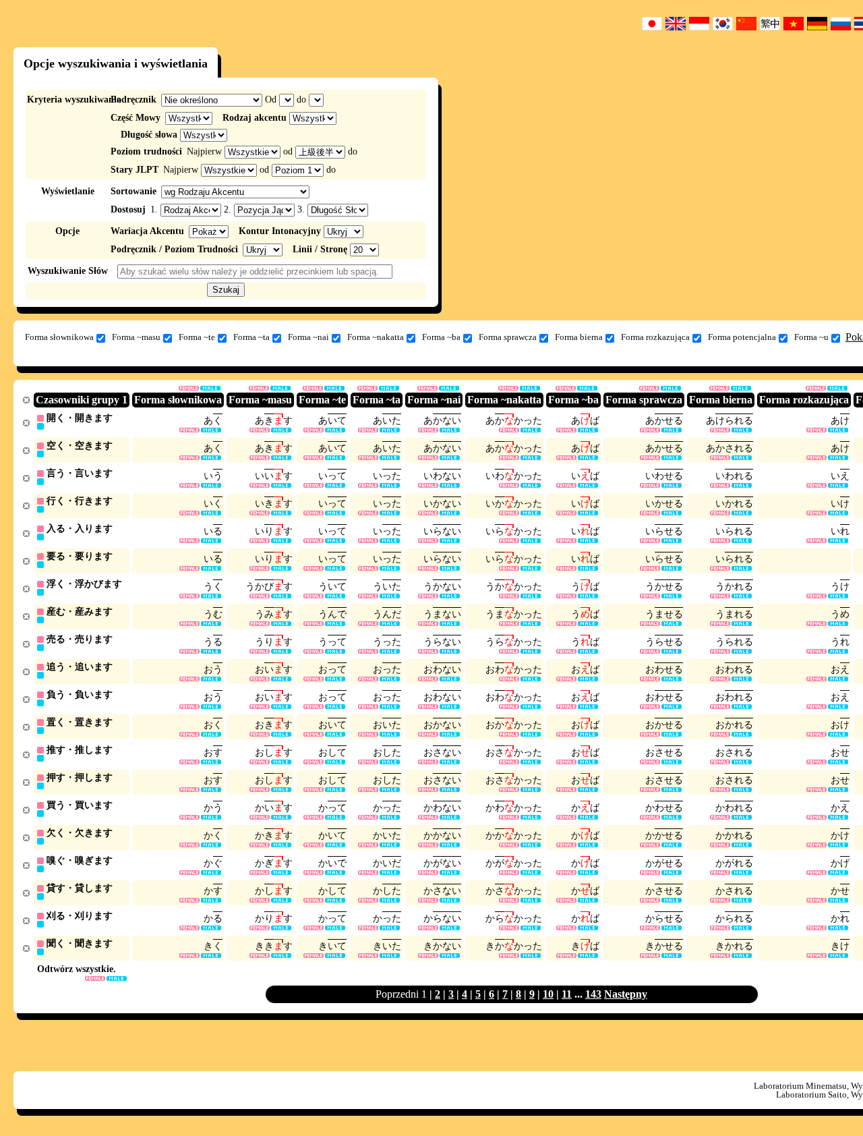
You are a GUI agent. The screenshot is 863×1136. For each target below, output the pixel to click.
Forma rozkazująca (655, 337)
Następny (625, 994)
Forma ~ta (251, 337)
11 (567, 994)
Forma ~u (811, 337)
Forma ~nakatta (375, 337)
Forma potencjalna (742, 337)
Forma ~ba (441, 337)
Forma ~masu (136, 337)
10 (548, 994)
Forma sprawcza (508, 337)
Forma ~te (197, 337)
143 (593, 994)
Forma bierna (579, 337)
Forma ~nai (308, 337)
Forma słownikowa (59, 337)
